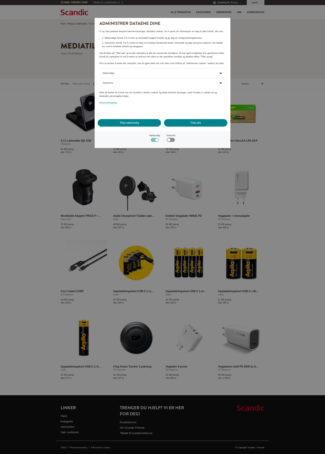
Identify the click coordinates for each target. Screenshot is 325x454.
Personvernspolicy (108, 102)
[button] (162, 73)
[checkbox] (171, 140)
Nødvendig (154, 135)
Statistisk (171, 135)
